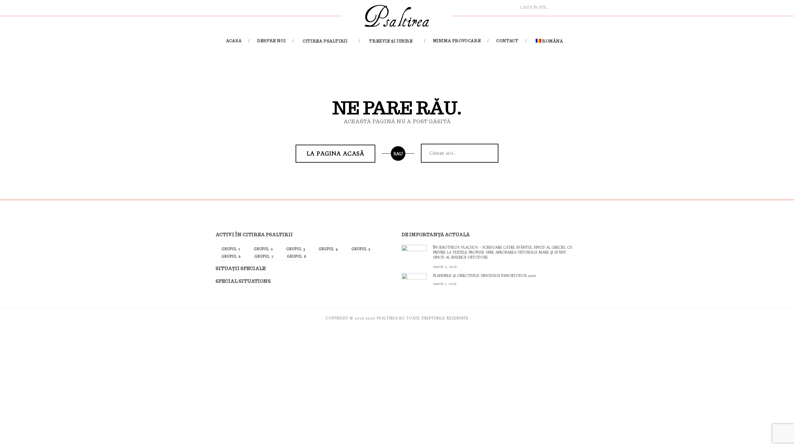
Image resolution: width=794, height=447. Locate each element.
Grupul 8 (296, 256)
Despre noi (271, 40)
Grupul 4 (328, 249)
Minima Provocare (457, 40)
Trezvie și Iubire (391, 41)
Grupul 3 (296, 249)
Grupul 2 (263, 249)
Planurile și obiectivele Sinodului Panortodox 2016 (484, 275)
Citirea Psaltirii (325, 41)
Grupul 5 (361, 249)
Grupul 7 (264, 256)
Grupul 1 (231, 249)
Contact (507, 40)
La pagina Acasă (335, 153)
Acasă (234, 40)
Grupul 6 (231, 256)
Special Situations (243, 281)
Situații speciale (240, 268)
